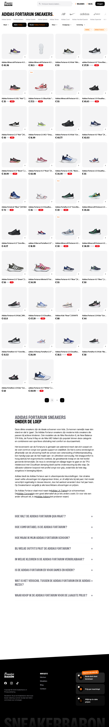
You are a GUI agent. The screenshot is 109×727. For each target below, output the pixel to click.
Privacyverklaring (9, 692)
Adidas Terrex (54, 19)
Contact (43, 689)
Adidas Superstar (95, 19)
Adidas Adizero (18, 19)
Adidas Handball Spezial (80, 19)
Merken (43, 677)
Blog (41, 685)
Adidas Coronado (25, 493)
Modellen (43, 681)
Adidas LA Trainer (59, 490)
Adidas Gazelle (30, 19)
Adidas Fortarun (99, 29)
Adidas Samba (6, 19)
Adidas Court (65, 19)
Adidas (87, 29)
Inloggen (100, 4)
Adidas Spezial (42, 19)
